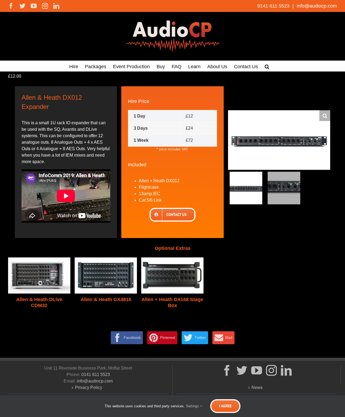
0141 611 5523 (274, 6)
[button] (267, 66)
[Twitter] (241, 370)
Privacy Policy (88, 387)
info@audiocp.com (316, 6)
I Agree (225, 406)
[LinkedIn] (286, 370)
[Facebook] (227, 370)
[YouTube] (256, 370)
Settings (193, 406)
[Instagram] (271, 370)
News (257, 387)
